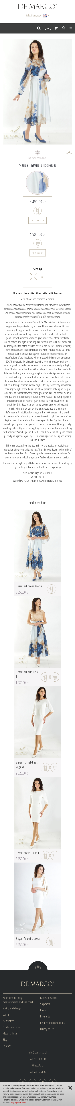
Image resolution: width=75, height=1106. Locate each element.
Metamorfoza (10, 1033)
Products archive (11, 1027)
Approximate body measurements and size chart (18, 1000)
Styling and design (12, 1008)
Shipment (45, 1004)
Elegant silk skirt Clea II (27, 674)
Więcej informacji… (19, 1102)
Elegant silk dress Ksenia (29, 586)
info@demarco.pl (38, 1052)
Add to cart (37, 253)
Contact (7, 1046)
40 (33, 277)
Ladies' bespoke (48, 998)
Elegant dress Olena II (27, 853)
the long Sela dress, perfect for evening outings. (39, 467)
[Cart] (56, 28)
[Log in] (63, 28)
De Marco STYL (37, 476)
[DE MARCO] (37, 6)
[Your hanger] (48, 28)
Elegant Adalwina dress (28, 938)
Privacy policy (47, 1029)
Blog (5, 1039)
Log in (6, 1014)
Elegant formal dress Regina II (27, 764)
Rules (43, 1010)
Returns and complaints (52, 1023)
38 (41, 277)
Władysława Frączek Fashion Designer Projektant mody (37, 480)
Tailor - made (37, 220)
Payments (45, 1016)
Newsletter (8, 1021)
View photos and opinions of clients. (37, 299)
